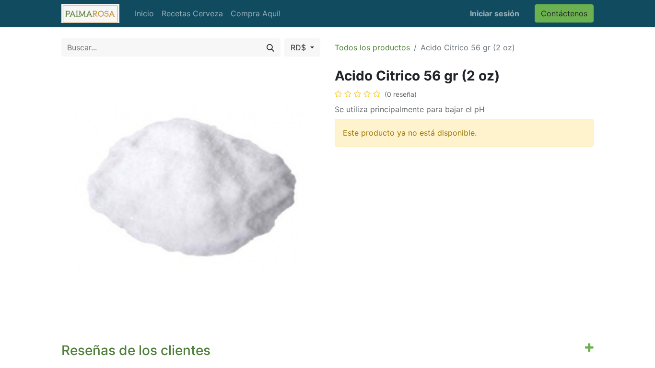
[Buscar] (270, 47)
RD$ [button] (299, 47)
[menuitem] (144, 13)
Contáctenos (564, 13)
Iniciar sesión (494, 13)
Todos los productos (372, 47)
